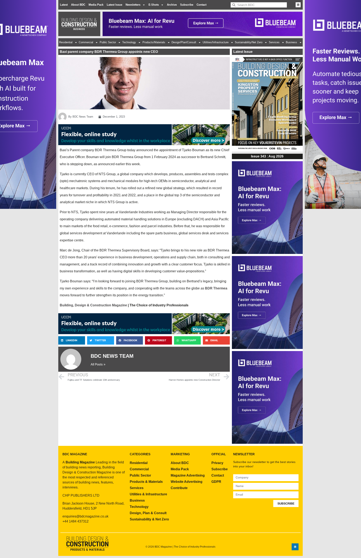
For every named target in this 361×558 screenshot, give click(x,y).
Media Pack (96, 4)
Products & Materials (146, 481)
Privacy (217, 463)
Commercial (86, 42)
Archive (172, 4)
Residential (65, 42)
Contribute (179, 488)
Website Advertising (186, 481)
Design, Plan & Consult (148, 513)
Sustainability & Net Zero (149, 519)
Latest (64, 4)
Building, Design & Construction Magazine (93, 305)
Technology (129, 42)
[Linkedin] (298, 4)
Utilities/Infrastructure (216, 42)
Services (274, 42)
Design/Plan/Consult (184, 42)
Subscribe (186, 4)
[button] (71, 340)
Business (291, 42)
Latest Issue (114, 4)
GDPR (216, 481)
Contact (201, 4)
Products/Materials (153, 42)
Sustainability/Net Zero (248, 42)
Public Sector (108, 42)
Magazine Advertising (188, 475)
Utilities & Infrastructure (148, 494)
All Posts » (98, 364)
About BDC (78, 4)
